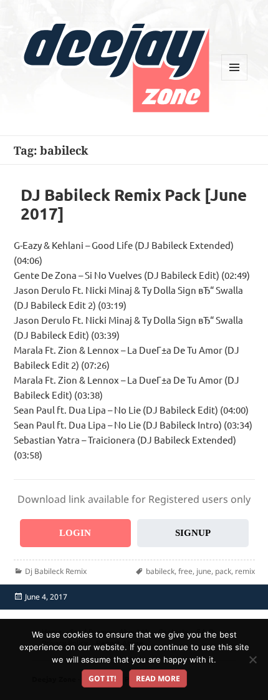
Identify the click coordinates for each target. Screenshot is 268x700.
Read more (158, 678)
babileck (160, 571)
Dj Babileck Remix (56, 571)
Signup (193, 533)
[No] (252, 659)
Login (75, 533)
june (203, 571)
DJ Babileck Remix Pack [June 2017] (134, 203)
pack (223, 571)
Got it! (102, 678)
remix (245, 571)
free (185, 571)
